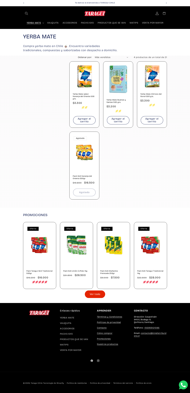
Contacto (102, 328)
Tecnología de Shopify (53, 383)
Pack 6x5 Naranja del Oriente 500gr (82, 177)
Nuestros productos (107, 344)
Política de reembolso (77, 383)
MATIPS (64, 344)
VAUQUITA (65, 323)
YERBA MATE (67, 317)
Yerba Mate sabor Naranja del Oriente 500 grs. (83, 96)
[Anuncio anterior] (24, 3)
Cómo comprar (104, 333)
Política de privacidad (100, 383)
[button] (26, 13)
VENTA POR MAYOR (70, 350)
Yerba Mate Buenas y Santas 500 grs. (116, 101)
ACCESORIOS (67, 328)
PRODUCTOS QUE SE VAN (74, 339)
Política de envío (144, 383)
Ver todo (95, 294)
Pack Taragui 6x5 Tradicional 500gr (39, 272)
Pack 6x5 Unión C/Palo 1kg (75, 271)
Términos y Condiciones (109, 317)
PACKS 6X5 (66, 333)
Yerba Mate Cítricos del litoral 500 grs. (151, 95)
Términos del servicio (123, 383)
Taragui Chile (36, 383)
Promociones (104, 338)
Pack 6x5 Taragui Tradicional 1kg (150, 272)
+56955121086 (152, 328)
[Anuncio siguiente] (166, 3)
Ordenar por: (85, 57)
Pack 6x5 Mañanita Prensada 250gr (109, 272)
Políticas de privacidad (109, 322)
